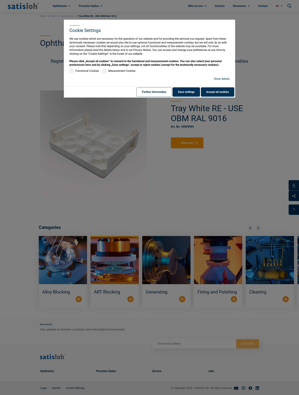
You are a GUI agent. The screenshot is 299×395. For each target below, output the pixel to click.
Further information (154, 92)
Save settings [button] (186, 92)
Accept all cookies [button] (217, 92)
